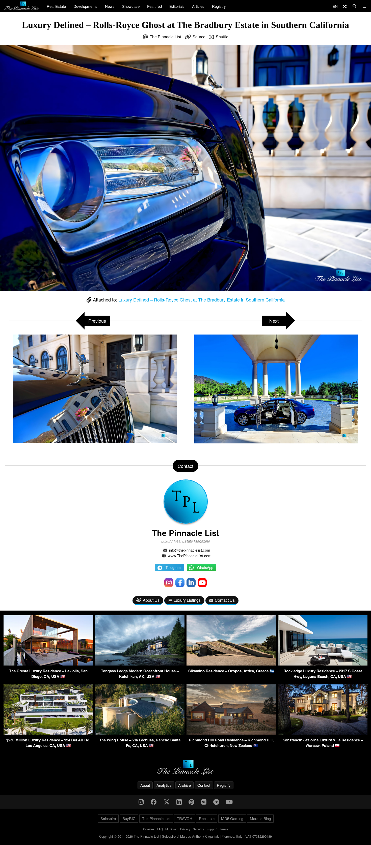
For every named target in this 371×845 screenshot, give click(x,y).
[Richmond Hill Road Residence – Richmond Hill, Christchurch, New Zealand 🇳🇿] (231, 733)
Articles (198, 6)
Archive (184, 785)
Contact (203, 785)
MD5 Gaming (232, 818)
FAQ (160, 829)
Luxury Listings (187, 600)
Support (211, 829)
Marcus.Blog (260, 818)
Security (198, 829)
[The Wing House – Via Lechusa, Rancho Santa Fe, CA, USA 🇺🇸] (140, 733)
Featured (154, 6)
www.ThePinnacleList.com (189, 555)
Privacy (185, 829)
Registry (219, 6)
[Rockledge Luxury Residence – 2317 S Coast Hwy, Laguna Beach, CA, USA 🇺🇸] (323, 664)
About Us (151, 600)
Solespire (108, 818)
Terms (224, 829)
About (145, 785)
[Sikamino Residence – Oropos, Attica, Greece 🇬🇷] (231, 664)
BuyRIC (129, 818)
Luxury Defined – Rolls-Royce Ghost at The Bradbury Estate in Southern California (201, 299)
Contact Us (225, 600)
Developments (85, 6)
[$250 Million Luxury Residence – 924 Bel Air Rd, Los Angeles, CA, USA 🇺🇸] (48, 733)
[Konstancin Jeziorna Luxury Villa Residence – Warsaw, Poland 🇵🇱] (323, 733)
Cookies (148, 829)
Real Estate (56, 6)
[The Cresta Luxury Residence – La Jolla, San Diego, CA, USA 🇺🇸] (48, 664)
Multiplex (171, 829)
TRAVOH (184, 818)
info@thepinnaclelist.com (189, 550)
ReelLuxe (207, 818)
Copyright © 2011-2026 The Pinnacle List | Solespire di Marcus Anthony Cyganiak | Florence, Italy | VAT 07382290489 (185, 836)
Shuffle (222, 37)
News (110, 6)
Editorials (176, 6)
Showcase (131, 6)
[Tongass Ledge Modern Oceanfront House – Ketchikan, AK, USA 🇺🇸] (140, 664)
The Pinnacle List (165, 37)
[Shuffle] (344, 6)
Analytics (164, 785)
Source (199, 37)
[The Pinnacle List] (185, 767)
